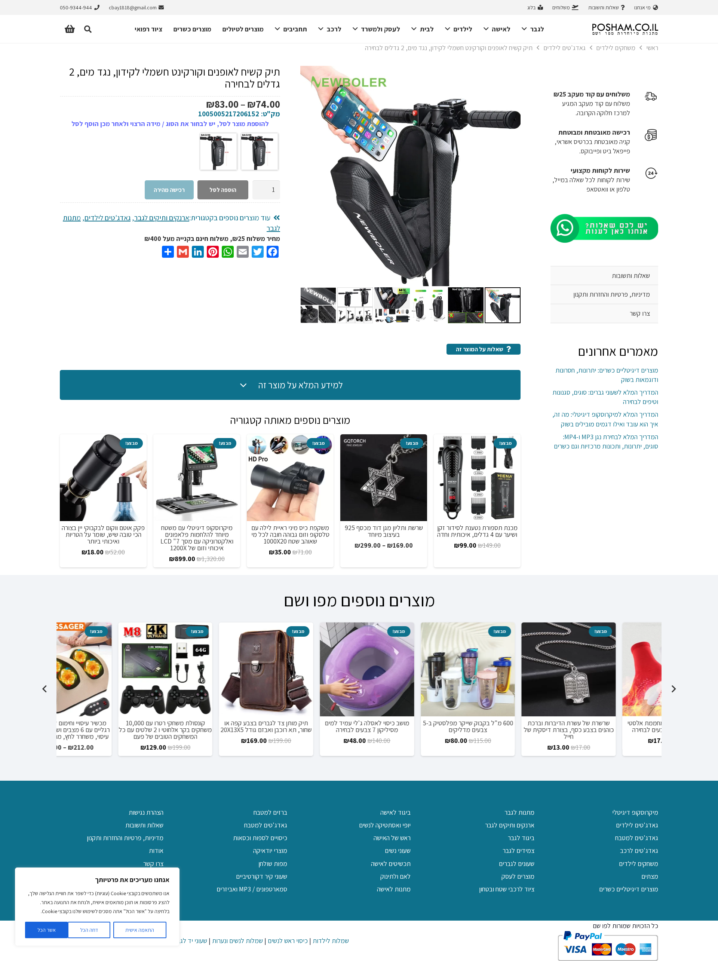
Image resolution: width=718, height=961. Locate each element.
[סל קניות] (70, 29)
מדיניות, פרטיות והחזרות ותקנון (611, 294)
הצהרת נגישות (146, 812)
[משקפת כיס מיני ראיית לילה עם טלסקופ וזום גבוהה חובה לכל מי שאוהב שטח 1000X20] (290, 477)
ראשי (652, 47)
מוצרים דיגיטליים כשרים (628, 889)
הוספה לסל (222, 190)
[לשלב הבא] (44, 689)
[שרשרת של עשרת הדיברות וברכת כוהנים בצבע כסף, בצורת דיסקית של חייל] (611, 669)
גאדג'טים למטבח (636, 837)
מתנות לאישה (394, 889)
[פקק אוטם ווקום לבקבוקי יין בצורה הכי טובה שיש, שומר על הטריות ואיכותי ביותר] (103, 477)
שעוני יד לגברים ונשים (180, 940)
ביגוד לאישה (395, 812)
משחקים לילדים (615, 47)
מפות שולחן (272, 863)
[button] (526, 29)
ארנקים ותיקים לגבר (161, 218)
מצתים (649, 876)
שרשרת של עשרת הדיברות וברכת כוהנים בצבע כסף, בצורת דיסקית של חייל (612, 730)
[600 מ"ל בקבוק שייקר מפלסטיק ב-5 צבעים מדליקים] (511, 669)
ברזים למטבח (270, 812)
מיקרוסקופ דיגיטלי (635, 812)
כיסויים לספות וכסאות (260, 837)
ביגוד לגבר (521, 837)
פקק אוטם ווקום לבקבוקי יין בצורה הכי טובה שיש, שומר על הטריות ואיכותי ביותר (103, 534)
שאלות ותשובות (631, 275)
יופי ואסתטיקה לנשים (385, 825)
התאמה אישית (139, 930)
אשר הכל (46, 930)
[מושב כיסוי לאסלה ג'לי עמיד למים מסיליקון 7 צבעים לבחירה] (410, 669)
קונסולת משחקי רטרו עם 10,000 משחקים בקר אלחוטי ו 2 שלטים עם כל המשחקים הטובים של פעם (208, 730)
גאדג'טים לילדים (564, 47)
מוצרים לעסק (517, 876)
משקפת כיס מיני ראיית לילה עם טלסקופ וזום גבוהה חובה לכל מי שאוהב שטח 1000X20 (290, 534)
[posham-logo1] (625, 29)
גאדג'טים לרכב (639, 850)
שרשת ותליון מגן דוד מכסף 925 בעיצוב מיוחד (384, 531)
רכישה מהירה (169, 190)
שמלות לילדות (331, 940)
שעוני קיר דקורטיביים (261, 876)
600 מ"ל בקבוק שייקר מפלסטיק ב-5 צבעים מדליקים (511, 726)
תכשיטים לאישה (391, 863)
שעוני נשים (398, 850)
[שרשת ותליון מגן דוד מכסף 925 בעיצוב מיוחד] (383, 477)
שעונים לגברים (516, 863)
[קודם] (673, 689)
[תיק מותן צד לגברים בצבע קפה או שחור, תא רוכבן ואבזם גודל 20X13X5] (309, 669)
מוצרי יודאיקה (270, 850)
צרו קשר (640, 313)
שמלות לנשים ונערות (237, 940)
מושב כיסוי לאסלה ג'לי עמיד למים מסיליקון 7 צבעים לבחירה (410, 726)
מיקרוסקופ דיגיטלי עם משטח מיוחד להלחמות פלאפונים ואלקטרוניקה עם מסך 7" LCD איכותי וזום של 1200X (196, 537)
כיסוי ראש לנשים (288, 940)
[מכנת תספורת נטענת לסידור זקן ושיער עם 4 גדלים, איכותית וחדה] (477, 477)
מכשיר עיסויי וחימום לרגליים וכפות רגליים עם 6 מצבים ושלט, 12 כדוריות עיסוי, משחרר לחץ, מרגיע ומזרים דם (107, 730)
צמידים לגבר (518, 850)
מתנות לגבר (519, 812)
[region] (97, 906)
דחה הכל (89, 930)
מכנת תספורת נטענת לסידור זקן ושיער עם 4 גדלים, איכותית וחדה (477, 531)
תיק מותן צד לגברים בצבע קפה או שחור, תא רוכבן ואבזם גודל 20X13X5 (309, 726)
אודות (156, 850)
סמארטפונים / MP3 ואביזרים (252, 889)
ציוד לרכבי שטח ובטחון (506, 889)
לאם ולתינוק (395, 876)
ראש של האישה (392, 837)
